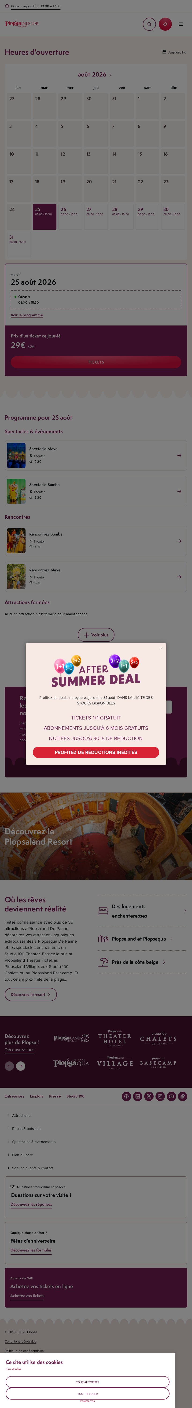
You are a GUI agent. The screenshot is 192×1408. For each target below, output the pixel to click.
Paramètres (87, 1401)
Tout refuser (88, 1394)
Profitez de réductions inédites (96, 752)
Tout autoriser (87, 1382)
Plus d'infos (13, 1369)
